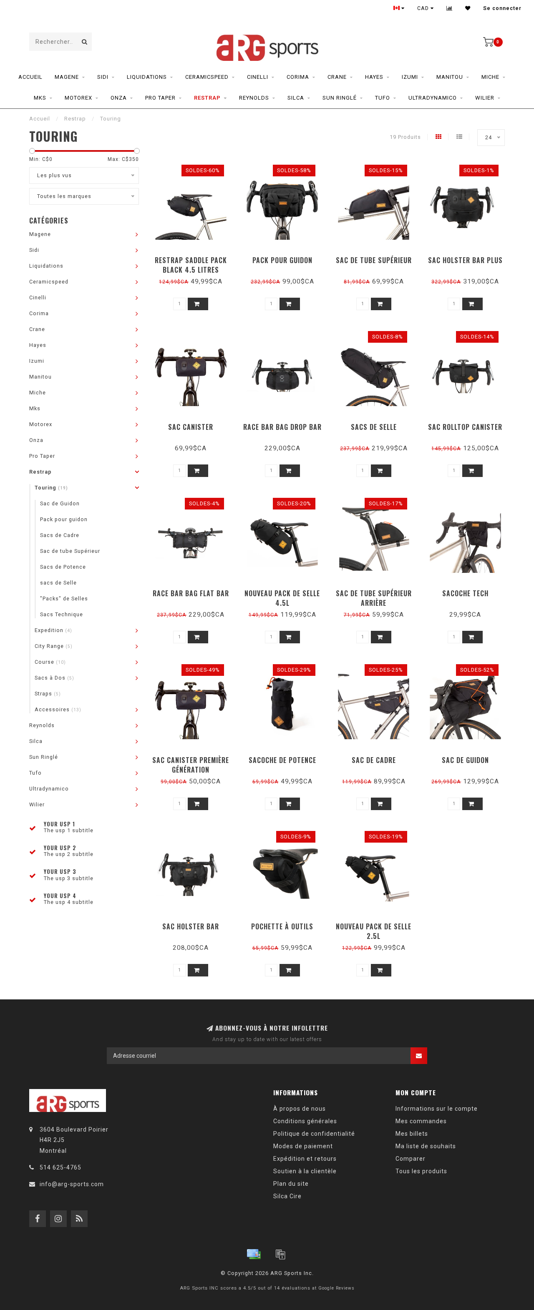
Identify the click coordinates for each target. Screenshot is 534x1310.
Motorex (78, 98)
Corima (298, 77)
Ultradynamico (432, 98)
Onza (119, 98)
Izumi (410, 77)
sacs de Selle (58, 583)
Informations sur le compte (436, 1108)
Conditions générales (305, 1121)
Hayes (374, 77)
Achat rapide (194, 257)
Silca (295, 98)
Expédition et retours (305, 1158)
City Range (54, 646)
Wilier (484, 98)
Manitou (449, 77)
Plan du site (291, 1183)
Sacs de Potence (63, 567)
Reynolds (254, 98)
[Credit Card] (253, 1254)
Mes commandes (421, 1121)
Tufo (382, 98)
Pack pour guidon (64, 519)
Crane (337, 77)
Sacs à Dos (54, 678)
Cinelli (257, 77)
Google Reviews (336, 1288)
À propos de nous (299, 1108)
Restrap (207, 98)
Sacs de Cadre (59, 535)
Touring (51, 487)
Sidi (102, 77)
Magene (67, 77)
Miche (490, 77)
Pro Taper (160, 98)
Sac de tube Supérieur (70, 551)
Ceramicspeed (207, 77)
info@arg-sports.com (72, 1184)
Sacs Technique (61, 614)
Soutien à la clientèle (305, 1171)
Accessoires (58, 709)
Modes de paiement (303, 1146)
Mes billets (411, 1133)
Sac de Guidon (60, 503)
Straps (48, 693)
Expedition (53, 630)
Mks (40, 98)
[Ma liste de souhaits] (468, 8)
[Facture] (280, 1254)
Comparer (410, 1158)
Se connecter (502, 8)
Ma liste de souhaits (425, 1146)
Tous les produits (421, 1171)
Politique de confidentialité (314, 1133)
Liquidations (147, 77)
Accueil (30, 77)
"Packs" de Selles (64, 598)
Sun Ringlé (339, 98)
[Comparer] (449, 8)
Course (50, 662)
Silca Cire (287, 1196)
